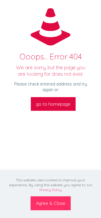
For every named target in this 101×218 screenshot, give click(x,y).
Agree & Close (50, 203)
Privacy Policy (50, 190)
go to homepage (53, 104)
